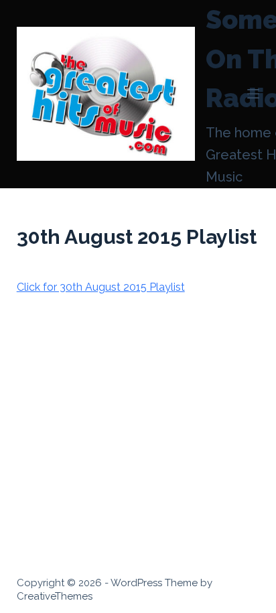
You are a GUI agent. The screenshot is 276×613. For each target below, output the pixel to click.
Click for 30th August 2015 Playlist (101, 287)
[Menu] (253, 94)
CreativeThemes (54, 596)
